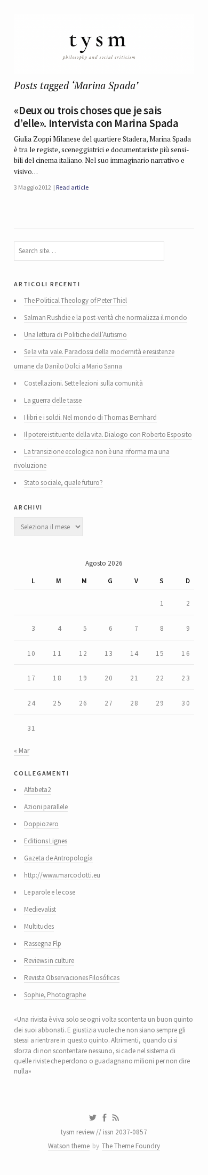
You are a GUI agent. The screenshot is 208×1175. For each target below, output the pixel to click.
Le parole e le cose (49, 892)
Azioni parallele (46, 806)
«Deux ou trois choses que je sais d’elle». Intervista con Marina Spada (96, 117)
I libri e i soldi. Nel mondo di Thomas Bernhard (90, 417)
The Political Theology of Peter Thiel (75, 300)
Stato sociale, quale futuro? (63, 482)
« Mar (21, 750)
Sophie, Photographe (55, 994)
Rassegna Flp (42, 943)
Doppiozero (41, 823)
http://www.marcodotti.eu (62, 875)
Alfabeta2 (37, 789)
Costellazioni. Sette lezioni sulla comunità (83, 383)
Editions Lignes (45, 840)
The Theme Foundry (131, 1145)
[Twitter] (93, 1118)
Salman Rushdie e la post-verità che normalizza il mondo (106, 317)
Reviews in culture (49, 960)
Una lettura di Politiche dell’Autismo (75, 334)
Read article (72, 187)
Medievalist (40, 909)
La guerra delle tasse (53, 400)
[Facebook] (104, 1118)
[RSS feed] (115, 1118)
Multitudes (39, 926)
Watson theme (69, 1145)
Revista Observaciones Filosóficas (72, 977)
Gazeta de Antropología (58, 858)
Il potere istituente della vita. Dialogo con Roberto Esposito (108, 434)
